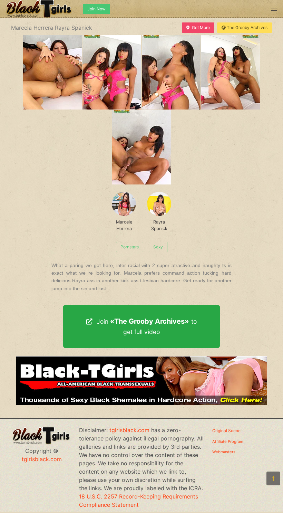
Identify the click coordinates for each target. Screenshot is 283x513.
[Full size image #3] (230, 72)
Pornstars (129, 246)
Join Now (96, 8)
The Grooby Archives (247, 27)
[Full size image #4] (141, 147)
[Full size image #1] (111, 72)
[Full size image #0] (52, 72)
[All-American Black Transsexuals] (141, 403)
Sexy (158, 246)
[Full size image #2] (171, 72)
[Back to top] (273, 478)
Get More (201, 27)
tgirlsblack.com (42, 459)
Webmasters (223, 451)
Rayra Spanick (159, 225)
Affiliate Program (227, 441)
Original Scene (226, 430)
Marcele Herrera (124, 225)
